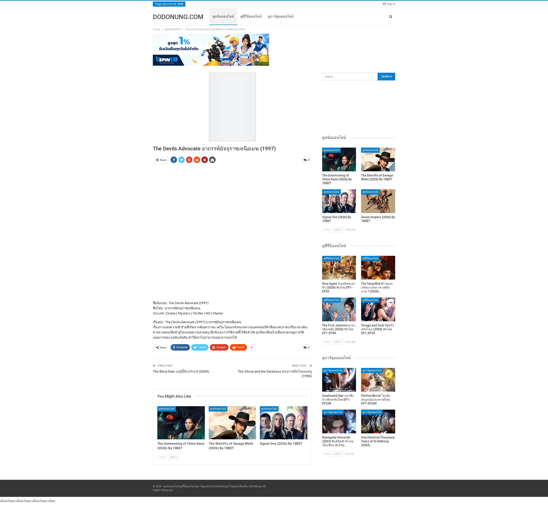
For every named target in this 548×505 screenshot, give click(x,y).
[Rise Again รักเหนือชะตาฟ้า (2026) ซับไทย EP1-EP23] (339, 268)
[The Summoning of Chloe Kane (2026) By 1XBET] (181, 422)
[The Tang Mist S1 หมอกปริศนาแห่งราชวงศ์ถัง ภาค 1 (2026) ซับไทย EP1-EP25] (378, 268)
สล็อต (51, 501)
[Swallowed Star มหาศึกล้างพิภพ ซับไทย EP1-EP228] (339, 380)
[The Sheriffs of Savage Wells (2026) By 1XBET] (232, 422)
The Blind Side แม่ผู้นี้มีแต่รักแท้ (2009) (181, 371)
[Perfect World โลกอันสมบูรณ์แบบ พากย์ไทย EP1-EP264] (378, 380)
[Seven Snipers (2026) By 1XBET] (378, 201)
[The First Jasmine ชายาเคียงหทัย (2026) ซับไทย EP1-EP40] (339, 309)
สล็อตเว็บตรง (7, 501)
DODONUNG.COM (178, 17)
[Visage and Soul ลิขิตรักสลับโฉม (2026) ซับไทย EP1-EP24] (378, 309)
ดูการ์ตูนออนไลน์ (280, 16)
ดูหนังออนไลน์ (223, 16)
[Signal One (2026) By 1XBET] (283, 422)
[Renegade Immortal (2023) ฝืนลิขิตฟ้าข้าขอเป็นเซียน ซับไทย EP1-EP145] (339, 421)
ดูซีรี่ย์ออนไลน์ (251, 16)
